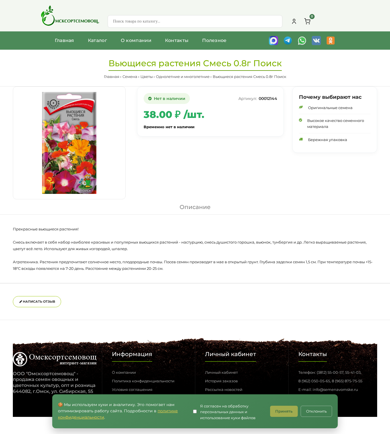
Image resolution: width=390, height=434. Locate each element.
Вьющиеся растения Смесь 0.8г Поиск (249, 76)
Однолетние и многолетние (183, 76)
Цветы (146, 76)
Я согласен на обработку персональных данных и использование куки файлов (228, 412)
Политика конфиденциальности (143, 381)
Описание (195, 207)
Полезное (214, 40)
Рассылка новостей (223, 389)
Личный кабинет (221, 372)
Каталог (97, 40)
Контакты (176, 40)
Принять (284, 411)
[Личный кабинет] (294, 21)
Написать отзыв (38, 302)
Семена (129, 76)
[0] (307, 21)
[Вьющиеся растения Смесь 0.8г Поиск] (69, 143)
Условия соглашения (132, 389)
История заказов (221, 381)
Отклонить (316, 411)
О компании (136, 40)
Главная (64, 40)
